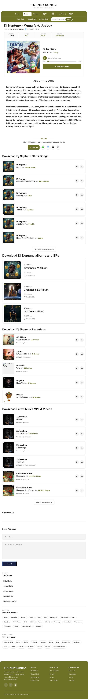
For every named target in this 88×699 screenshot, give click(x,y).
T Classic (34, 642)
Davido (31, 617)
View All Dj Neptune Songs (43, 249)
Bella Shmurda (26, 626)
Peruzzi (39, 646)
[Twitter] (11, 685)
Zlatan (39, 617)
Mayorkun (7, 622)
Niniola (26, 642)
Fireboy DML (54, 617)
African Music (43, 19)
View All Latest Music (43, 502)
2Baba (5, 617)
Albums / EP (35, 680)
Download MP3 (63, 66)
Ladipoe (43, 642)
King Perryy (76, 642)
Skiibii (5, 646)
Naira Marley (17, 622)
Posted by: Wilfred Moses (14, 29)
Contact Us (72, 674)
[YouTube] (15, 685)
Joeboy (55, 52)
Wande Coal (67, 622)
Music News (54, 680)
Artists (52, 677)
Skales (18, 642)
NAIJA (43, 36)
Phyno (40, 622)
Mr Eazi (17, 626)
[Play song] (45, 58)
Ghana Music (32, 19)
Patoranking (7, 626)
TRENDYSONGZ (44, 4)
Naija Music (21, 19)
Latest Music (60, 36)
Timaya (13, 646)
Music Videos (54, 671)
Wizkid (32, 622)
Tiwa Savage (78, 622)
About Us (72, 671)
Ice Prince (31, 646)
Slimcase (21, 646)
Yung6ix (47, 646)
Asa (57, 642)
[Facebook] (6, 685)
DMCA (71, 677)
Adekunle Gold (8, 642)
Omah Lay (57, 622)
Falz (45, 617)
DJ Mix (52, 674)
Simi (25, 622)
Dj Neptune (50, 49)
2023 (26, 36)
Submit (9, 564)
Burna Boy (14, 617)
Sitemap (71, 680)
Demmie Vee (66, 642)
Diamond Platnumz (59, 646)
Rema (73, 617)
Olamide (47, 622)
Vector (51, 642)
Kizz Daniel (64, 617)
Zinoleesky (38, 626)
